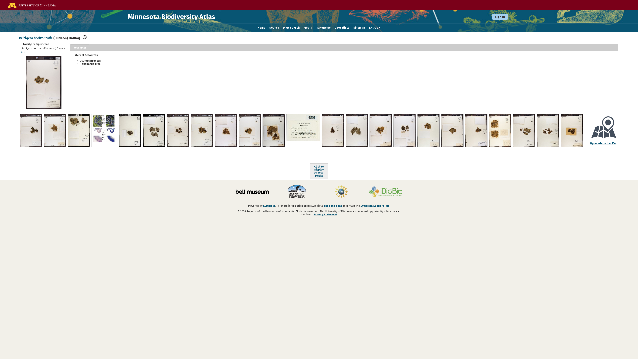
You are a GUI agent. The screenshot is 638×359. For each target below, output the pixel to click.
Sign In (500, 16)
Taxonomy (323, 27)
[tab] (80, 48)
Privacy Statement (325, 214)
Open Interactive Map (603, 143)
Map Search (291, 27)
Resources (79, 47)
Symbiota (269, 205)
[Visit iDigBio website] (386, 191)
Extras (373, 27)
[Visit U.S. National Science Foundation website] (341, 192)
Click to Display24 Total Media (319, 171)
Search (274, 27)
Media (308, 27)
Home (261, 27)
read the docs (333, 205)
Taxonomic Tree (90, 63)
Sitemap (359, 27)
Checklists (342, 27)
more (23, 52)
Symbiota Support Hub (375, 205)
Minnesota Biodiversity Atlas (171, 17)
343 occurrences (90, 60)
